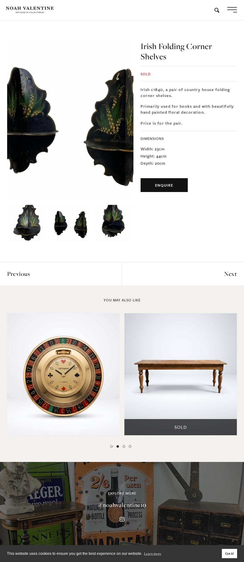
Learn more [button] (152, 553)
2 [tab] (118, 446)
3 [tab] (124, 446)
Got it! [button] (229, 553)
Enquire (164, 185)
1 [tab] (111, 446)
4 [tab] (130, 446)
